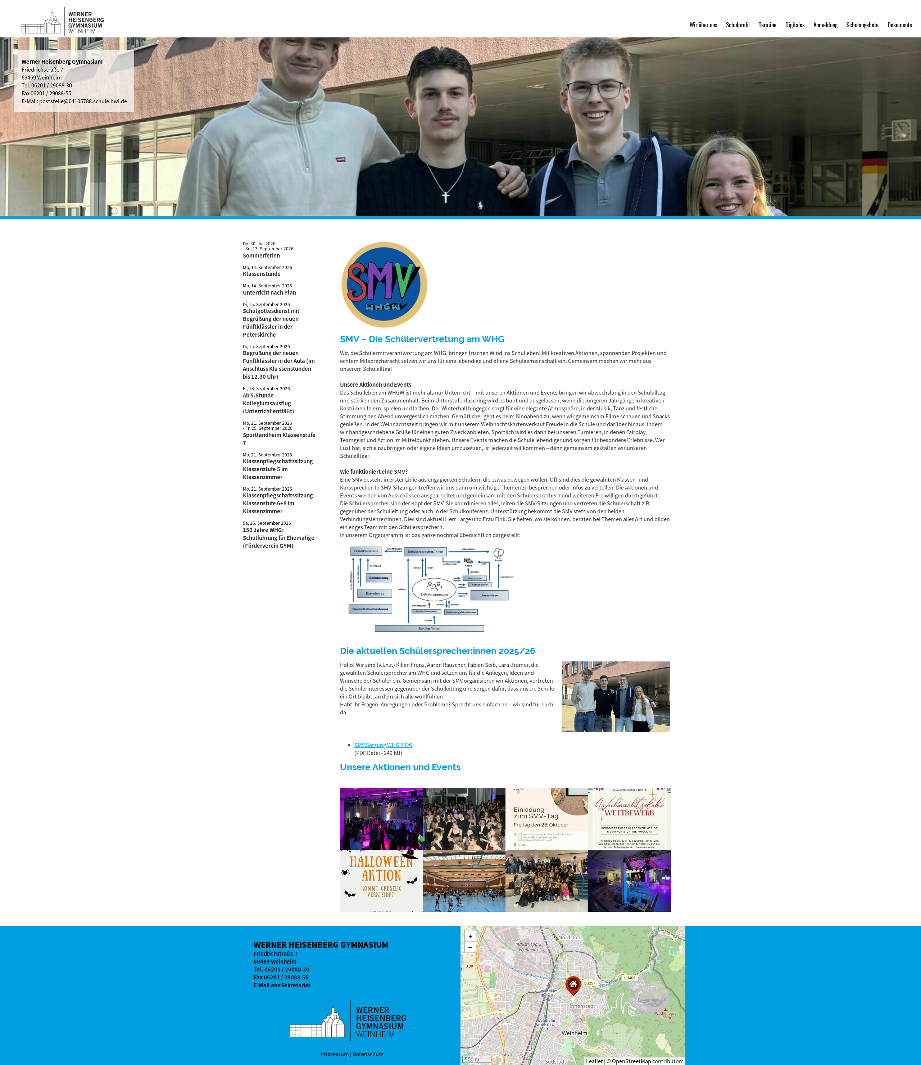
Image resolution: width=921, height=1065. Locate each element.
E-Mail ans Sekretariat (282, 985)
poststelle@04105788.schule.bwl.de (83, 101)
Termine (767, 24)
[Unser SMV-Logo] (385, 325)
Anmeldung (825, 24)
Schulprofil (738, 24)
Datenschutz (368, 1054)
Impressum (335, 1054)
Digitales (794, 24)
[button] (573, 986)
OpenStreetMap (631, 1061)
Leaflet (594, 1061)
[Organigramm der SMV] (430, 637)
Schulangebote (863, 24)
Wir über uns (703, 24)
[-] (381, 818)
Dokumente (900, 24)
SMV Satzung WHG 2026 (383, 745)
